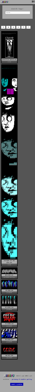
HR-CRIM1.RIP (9, 339)
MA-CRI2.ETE (9, 355)
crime (9, 61)
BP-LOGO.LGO (9, 290)
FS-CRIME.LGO (9, 323)
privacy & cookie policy (22, 379)
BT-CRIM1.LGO (9, 307)
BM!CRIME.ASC (9, 275)
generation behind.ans (9, 59)
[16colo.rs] (4, 2)
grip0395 (9, 292)
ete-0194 (9, 357)
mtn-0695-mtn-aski (9, 277)
